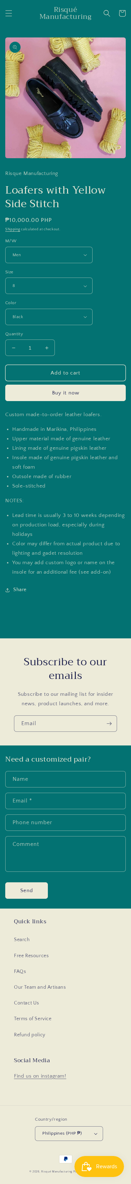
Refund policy (29, 1035)
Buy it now (65, 393)
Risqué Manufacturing (56, 1171)
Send (26, 891)
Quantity (14, 333)
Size (9, 271)
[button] (8, 13)
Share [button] (20, 590)
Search (22, 940)
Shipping (12, 229)
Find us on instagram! (40, 1076)
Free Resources (31, 956)
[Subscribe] (109, 723)
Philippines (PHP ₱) (62, 1133)
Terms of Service (33, 1019)
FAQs (20, 971)
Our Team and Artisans (40, 987)
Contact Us (26, 1003)
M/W (10, 240)
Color (10, 302)
